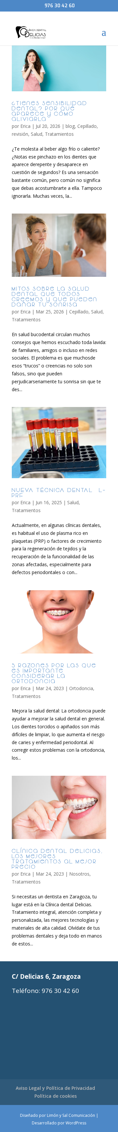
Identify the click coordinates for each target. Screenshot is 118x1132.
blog (70, 126)
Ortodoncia (81, 688)
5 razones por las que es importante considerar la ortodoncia (54, 673)
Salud (36, 134)
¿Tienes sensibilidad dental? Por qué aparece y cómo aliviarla (50, 111)
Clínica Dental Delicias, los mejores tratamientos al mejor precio (57, 859)
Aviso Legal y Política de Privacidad (55, 1088)
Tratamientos (59, 134)
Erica (25, 126)
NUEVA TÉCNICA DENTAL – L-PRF (59, 493)
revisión (20, 134)
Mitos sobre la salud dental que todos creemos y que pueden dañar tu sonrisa (55, 297)
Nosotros (79, 874)
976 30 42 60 (60, 6)
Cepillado (87, 126)
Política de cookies (55, 1096)
